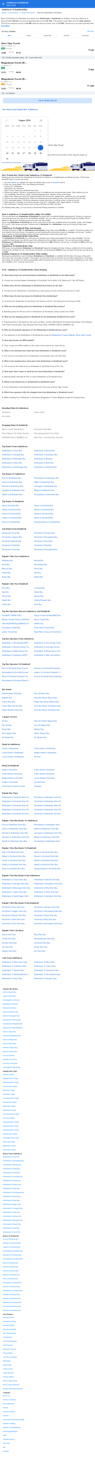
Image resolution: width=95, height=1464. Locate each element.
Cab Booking (7, 1337)
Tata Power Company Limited (13, 786)
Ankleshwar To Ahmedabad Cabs (47, 974)
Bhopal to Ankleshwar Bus (44, 490)
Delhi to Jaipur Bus (9, 1031)
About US (6, 1396)
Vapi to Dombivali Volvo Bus (13, 852)
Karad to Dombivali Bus (11, 1271)
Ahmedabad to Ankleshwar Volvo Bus (48, 824)
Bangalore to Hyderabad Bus (13, 1028)
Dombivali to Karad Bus (43, 541)
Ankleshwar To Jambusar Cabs (46, 970)
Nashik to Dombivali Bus (43, 517)
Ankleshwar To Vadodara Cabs (14, 966)
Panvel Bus (6, 596)
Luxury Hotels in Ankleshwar (13, 756)
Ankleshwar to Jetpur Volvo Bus (14, 892)
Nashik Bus (6, 600)
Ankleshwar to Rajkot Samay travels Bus (18, 651)
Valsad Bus (6, 572)
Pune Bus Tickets (9, 1118)
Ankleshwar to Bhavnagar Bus (13, 458)
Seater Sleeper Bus (41, 733)
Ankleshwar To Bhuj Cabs (44, 962)
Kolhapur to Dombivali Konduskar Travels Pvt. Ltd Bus (55, 668)
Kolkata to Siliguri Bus (10, 1047)
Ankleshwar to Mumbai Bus (12, 1165)
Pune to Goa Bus (8, 1055)
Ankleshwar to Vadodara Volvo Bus (47, 896)
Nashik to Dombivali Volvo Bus (46, 864)
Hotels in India (8, 1369)
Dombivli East (39, 782)
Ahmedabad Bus (40, 564)
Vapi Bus (37, 572)
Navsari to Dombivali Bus (44, 509)
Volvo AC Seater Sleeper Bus (45, 721)
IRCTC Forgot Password (11, 1385)
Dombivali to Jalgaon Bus (12, 537)
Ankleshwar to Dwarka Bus (12, 1224)
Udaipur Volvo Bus (9, 951)
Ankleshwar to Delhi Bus (11, 1228)
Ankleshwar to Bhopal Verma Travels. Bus (50, 651)
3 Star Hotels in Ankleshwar (45, 748)
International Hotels (9, 1321)
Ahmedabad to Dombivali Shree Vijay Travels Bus (21, 680)
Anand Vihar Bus (8, 701)
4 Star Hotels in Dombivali (12, 773)
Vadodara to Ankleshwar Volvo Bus (15, 837)
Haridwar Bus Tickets (10, 1134)
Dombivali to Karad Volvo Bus (45, 915)
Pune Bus (6, 588)
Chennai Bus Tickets (10, 1086)
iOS (58, 182)
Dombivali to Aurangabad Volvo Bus (48, 923)
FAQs (5, 1435)
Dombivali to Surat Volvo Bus (13, 923)
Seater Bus (6, 729)
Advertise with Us (9, 1439)
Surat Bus (6, 564)
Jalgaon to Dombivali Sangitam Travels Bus (51, 672)
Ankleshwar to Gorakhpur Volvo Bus (48, 883)
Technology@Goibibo (10, 1431)
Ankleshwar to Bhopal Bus (12, 1196)
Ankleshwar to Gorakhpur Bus (46, 454)
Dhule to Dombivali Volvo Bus (13, 868)
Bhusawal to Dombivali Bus (12, 1255)
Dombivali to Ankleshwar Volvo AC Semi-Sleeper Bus (54, 801)
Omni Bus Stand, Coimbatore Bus (47, 706)
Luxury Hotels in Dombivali (44, 778)
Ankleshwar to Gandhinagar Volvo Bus (17, 896)
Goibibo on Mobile (9, 1423)
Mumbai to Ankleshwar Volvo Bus (15, 833)
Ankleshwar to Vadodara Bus (45, 467)
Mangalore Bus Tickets (10, 1126)
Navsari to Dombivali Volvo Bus (46, 856)
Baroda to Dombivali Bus (11, 1275)
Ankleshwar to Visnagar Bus (13, 454)
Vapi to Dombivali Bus (10, 505)
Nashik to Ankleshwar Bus (12, 494)
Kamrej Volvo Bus (9, 934)
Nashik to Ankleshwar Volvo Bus (14, 841)
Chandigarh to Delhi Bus (11, 1000)
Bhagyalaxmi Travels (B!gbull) (63, 335)
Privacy (5, 1407)
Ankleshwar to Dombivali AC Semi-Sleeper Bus (20, 813)
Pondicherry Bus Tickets (11, 1114)
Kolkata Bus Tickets (9, 1110)
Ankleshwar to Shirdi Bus (44, 462)
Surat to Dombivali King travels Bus (48, 676)
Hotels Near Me (8, 1373)
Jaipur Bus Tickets (9, 1142)
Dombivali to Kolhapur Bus (44, 533)
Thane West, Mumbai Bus (12, 706)
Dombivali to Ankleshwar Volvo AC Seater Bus (52, 805)
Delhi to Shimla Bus (9, 1043)
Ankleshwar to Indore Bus (11, 1172)
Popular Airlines (8, 1377)
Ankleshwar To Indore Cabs (45, 966)
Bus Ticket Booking (9, 1333)
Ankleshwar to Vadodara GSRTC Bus (16, 655)
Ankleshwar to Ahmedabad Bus (13, 1161)
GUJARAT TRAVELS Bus (12, 615)
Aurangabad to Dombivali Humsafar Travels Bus (21, 672)
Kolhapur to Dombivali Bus (12, 1243)
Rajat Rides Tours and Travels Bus (47, 632)
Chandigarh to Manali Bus (12, 1067)
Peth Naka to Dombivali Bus (12, 1282)
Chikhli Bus (6, 604)
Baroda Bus (38, 560)
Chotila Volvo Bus (9, 938)
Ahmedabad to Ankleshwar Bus (46, 478)
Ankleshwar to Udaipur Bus (12, 1184)
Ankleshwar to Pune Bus (11, 1157)
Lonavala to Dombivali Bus (12, 1306)
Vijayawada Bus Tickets (11, 1122)
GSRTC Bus (39, 623)
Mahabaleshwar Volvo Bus (44, 938)
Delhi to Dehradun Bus (10, 1012)
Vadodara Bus (7, 560)
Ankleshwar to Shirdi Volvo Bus (46, 892)
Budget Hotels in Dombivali (12, 778)
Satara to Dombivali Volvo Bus (46, 852)
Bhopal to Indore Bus (10, 1051)
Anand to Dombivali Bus (11, 513)
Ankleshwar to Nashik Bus (12, 1180)
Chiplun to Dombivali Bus (12, 517)
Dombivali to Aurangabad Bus (45, 549)
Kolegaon (38, 786)
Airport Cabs (7, 1365)
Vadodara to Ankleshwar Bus (13, 490)
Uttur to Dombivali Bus (10, 1279)
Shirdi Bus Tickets (9, 1094)
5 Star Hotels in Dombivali (44, 773)
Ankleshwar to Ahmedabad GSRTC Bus (17, 643)
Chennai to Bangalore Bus (12, 1035)
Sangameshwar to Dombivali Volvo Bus (49, 868)
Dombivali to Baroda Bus (11, 541)
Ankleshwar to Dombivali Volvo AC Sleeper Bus (20, 809)
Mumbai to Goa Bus (9, 1008)
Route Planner (8, 1345)
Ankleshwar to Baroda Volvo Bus (46, 879)
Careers (5, 1415)
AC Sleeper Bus (40, 737)
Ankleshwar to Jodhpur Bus (12, 1216)
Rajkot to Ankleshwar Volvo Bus (46, 828)
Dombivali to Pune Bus (11, 533)
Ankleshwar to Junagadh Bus (13, 1208)
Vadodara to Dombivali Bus (12, 1302)
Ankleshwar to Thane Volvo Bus (14, 879)
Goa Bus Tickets (8, 1074)
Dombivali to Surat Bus (11, 549)
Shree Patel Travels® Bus (44, 627)
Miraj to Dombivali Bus (10, 1263)
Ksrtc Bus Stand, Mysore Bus (45, 697)
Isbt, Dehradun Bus (41, 693)
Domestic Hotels (8, 1317)
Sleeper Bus (39, 729)
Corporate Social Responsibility (13, 1419)
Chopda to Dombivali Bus (11, 1294)
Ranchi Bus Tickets (9, 1150)
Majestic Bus (7, 697)
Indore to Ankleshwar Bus (12, 482)
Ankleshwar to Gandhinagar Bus (14, 467)
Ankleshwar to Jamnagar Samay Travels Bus (51, 647)
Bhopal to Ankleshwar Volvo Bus (46, 837)
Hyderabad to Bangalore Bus (13, 1024)
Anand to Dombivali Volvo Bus (13, 860)
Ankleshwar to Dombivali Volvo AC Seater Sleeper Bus (23, 797)
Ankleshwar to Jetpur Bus (12, 462)
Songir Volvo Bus (40, 947)
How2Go (6, 1451)
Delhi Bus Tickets (9, 1090)
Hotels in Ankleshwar (10, 748)
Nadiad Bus (38, 577)
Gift (4, 1447)
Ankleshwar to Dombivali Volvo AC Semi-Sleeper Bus (22, 801)
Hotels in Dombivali (9, 769)
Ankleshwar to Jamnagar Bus (13, 1176)
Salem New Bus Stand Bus (12, 710)
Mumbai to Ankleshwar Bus (12, 486)
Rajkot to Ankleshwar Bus (44, 482)
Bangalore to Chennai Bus (12, 1020)
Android (54, 182)
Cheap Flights (7, 1353)
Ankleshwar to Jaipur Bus (11, 1212)
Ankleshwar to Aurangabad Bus (13, 1192)
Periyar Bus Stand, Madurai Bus (46, 701)
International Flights (9, 1329)
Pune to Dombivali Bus (10, 1239)
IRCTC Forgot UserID (10, 1381)
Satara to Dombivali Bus (43, 505)
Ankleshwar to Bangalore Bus (13, 1220)
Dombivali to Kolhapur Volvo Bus (46, 907)
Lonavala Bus (39, 588)
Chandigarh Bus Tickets (11, 1138)
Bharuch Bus (7, 568)
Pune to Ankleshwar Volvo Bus (14, 824)
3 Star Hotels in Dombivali (44, 769)
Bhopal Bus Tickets (9, 1146)
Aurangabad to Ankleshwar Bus (46, 494)
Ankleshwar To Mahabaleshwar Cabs (16, 974)
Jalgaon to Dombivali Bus (11, 1247)
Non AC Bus (7, 725)
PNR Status (7, 1361)
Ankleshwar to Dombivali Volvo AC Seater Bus (20, 805)
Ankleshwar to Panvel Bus (12, 1232)
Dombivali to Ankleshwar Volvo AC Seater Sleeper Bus (55, 797)
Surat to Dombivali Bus (10, 1267)
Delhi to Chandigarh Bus (11, 1016)
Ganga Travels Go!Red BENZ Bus (47, 615)
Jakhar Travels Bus (9, 632)
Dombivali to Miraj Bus (43, 545)
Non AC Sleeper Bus (42, 725)
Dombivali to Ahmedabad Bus (45, 537)
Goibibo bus (15, 182)
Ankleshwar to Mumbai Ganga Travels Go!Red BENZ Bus (24, 647)
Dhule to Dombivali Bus (11, 522)
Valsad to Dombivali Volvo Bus (13, 856)
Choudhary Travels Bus (11, 627)
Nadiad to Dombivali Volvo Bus (46, 860)
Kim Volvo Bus (39, 951)
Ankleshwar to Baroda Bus (44, 450)
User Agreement (8, 1403)
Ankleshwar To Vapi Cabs (12, 978)
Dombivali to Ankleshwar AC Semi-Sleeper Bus (52, 813)
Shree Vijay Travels (83, 335)
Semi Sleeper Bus (9, 733)
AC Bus (5, 721)
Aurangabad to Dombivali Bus (13, 1259)
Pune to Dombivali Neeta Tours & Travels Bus (20, 668)
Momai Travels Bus (41, 619)
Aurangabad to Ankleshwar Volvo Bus (48, 841)
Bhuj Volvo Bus (40, 934)
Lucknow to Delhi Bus (10, 1063)
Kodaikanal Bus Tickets (11, 1130)
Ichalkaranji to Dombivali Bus (13, 1290)
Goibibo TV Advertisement (12, 1427)
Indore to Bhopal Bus (10, 1039)
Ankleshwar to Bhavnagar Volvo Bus (16, 888)
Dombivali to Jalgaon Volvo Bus (14, 911)
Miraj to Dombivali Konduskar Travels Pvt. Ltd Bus (21, 676)
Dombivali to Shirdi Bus (11, 545)
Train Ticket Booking (10, 1341)
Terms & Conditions (9, 1400)
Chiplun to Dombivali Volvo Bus (14, 864)
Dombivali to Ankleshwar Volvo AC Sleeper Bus (52, 809)
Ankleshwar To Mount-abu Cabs (14, 962)
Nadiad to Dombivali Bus (43, 513)
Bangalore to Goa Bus (10, 1004)
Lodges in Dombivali (10, 782)
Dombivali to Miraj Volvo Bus (45, 919)
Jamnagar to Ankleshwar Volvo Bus (48, 833)
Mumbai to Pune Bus (10, 1059)
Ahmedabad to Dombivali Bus (13, 1251)
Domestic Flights (8, 1325)
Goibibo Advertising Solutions (13, 1389)
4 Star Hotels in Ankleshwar (13, 752)
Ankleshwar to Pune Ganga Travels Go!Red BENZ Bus (55, 643)
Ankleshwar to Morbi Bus (11, 1200)
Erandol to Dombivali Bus (11, 1286)
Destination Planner (9, 1349)
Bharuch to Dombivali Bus (11, 1310)
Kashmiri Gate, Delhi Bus (12, 693)
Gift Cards (6, 1443)
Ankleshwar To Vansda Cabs (45, 978)
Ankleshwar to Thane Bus (12, 450)
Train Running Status (10, 1357)
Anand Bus (38, 568)
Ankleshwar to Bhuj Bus (43, 458)
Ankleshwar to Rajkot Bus (11, 1168)
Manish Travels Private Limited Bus (15, 619)
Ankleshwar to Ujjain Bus (11, 1188)
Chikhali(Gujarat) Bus (42, 600)
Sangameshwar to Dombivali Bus (47, 522)
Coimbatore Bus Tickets (11, 1098)
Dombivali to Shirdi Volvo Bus (13, 919)
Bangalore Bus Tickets (10, 1078)
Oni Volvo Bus (7, 947)
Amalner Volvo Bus (9, 943)
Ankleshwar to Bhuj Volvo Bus (45, 888)
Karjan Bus (6, 577)
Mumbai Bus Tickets (9, 1102)
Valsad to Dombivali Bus (11, 509)
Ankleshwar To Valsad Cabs (13, 970)
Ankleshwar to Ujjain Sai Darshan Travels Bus (52, 655)
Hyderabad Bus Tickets (11, 1082)
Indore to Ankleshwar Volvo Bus (14, 828)
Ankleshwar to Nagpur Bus (12, 1204)
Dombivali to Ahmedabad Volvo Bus (48, 911)
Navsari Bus (39, 596)
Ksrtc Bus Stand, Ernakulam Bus (46, 710)
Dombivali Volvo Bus (42, 943)
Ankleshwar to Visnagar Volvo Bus (15, 883)
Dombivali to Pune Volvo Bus (13, 907)
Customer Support (9, 1411)
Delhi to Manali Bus (9, 992)
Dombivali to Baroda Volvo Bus (14, 915)
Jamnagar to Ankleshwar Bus (45, 486)
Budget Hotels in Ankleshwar (45, 752)
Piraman (37, 756)
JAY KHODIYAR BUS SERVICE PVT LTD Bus (19, 623)
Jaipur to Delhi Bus (9, 996)
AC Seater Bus (7, 737)
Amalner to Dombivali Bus (11, 1298)
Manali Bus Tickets (9, 1106)
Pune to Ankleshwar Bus (11, 478)
